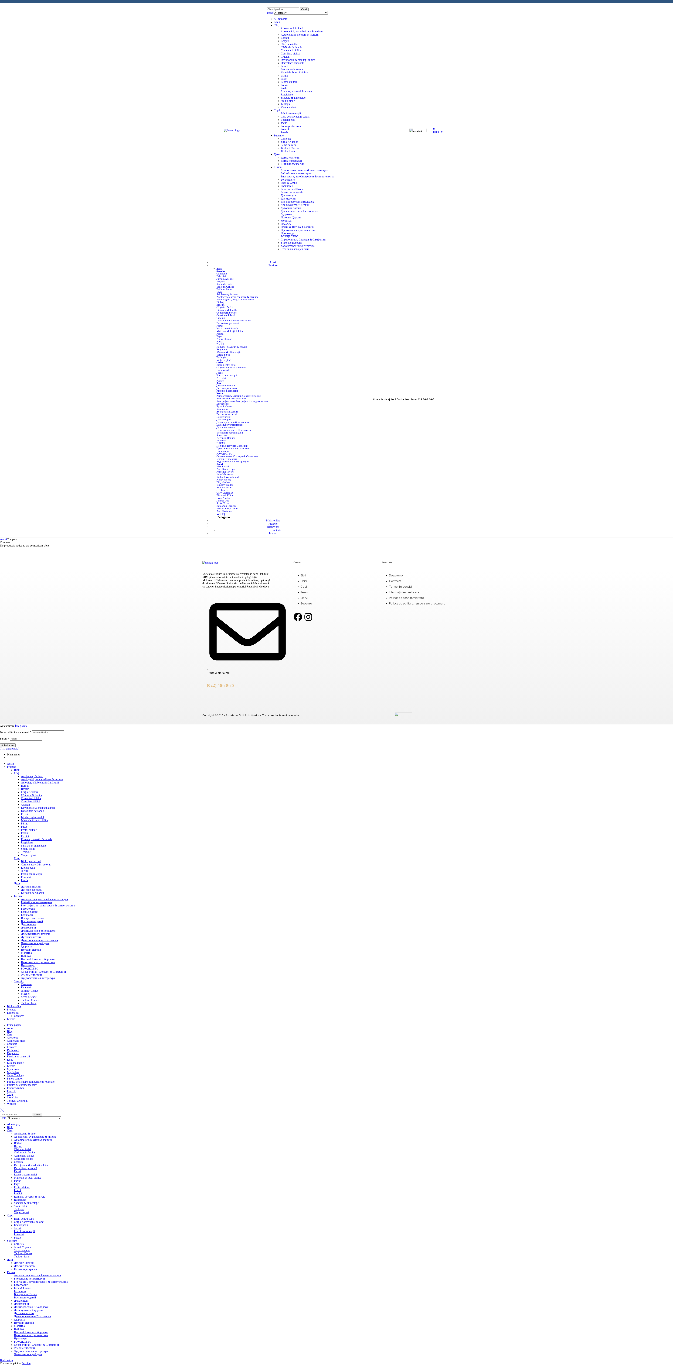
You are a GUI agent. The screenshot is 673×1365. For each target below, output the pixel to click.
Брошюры (287, 185)
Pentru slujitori (289, 81)
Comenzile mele (16, 1040)
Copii (277, 110)
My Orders (13, 1072)
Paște (284, 78)
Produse (11, 766)
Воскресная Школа (292, 189)
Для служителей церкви (295, 204)
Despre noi (13, 1012)
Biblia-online (14, 1006)
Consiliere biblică (290, 53)
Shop (10, 1094)
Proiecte (11, 1009)
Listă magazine (15, 1062)
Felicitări (221, 276)
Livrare (11, 1018)
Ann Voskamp (224, 511)
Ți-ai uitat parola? (9, 748)
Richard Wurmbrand (227, 477)
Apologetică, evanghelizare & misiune (302, 31)
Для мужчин (288, 198)
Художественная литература (298, 245)
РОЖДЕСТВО (289, 236)
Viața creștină (288, 107)
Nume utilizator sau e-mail (15, 732)
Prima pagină (14, 1024)
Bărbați (285, 37)
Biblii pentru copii (291, 113)
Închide (26, 1363)
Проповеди (287, 233)
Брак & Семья (289, 182)
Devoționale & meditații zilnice (298, 59)
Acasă (3, 539)
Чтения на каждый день (295, 248)
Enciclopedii (288, 119)
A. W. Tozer (223, 503)
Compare (12, 1043)
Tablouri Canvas (290, 148)
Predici (284, 88)
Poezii (284, 85)
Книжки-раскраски (292, 163)
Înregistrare (21, 725)
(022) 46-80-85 (220, 685)
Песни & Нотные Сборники (297, 226)
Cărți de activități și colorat (295, 116)
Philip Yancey (223, 479)
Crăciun (285, 56)
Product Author (15, 1088)
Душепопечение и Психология (299, 211)
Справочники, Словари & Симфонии (303, 239)
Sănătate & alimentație (293, 97)
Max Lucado (223, 466)
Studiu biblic (288, 100)
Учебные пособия (291, 242)
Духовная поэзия (291, 208)
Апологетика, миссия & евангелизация (304, 170)
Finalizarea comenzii (18, 1056)
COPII (219, 362)
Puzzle (284, 132)
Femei (284, 66)
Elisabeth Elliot (224, 495)
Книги (278, 167)
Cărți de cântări (289, 44)
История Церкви (291, 217)
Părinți (284, 75)
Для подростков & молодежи (298, 201)
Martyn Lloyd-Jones (227, 508)
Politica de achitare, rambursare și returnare (31, 1081)
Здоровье (286, 214)
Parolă (4, 738)
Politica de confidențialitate (22, 1084)
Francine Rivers (225, 471)
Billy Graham (223, 482)
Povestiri (285, 129)
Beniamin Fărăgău (226, 506)
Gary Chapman (224, 492)
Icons (10, 1059)
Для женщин (288, 195)
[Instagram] (308, 617)
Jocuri (284, 122)
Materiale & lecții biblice (294, 72)
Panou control (14, 1078)
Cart (9, 1034)
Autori (219, 464)
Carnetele (286, 138)
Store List (12, 1097)
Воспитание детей (292, 192)
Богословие (288, 179)
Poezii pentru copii (291, 126)
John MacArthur (225, 474)
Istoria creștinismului (292, 69)
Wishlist (11, 1103)
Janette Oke (222, 500)
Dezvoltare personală (292, 62)
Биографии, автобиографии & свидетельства (307, 176)
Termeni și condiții (17, 1100)
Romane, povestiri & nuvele (296, 91)
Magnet (220, 281)
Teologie (285, 103)
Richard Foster (224, 487)
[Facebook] (298, 617)
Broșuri (285, 40)
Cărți (276, 25)
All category (280, 18)
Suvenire (279, 135)
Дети (277, 154)
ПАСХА (286, 223)
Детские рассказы (291, 160)
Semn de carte (288, 144)
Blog (9, 1031)
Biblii (277, 21)
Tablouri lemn (288, 151)
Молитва (286, 220)
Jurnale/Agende (289, 141)
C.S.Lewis (221, 490)
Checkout (12, 1037)
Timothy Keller (224, 485)
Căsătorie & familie (291, 47)
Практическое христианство (298, 230)
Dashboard (13, 1050)
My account (13, 1069)
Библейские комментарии (296, 173)
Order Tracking (15, 1075)
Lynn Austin (223, 498)
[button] (416, 130)
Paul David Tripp (225, 469)
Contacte (19, 1015)
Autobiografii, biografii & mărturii (299, 34)
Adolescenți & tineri (292, 28)
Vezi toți (221, 514)
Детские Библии (290, 157)
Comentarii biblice (291, 50)
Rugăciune (287, 94)
